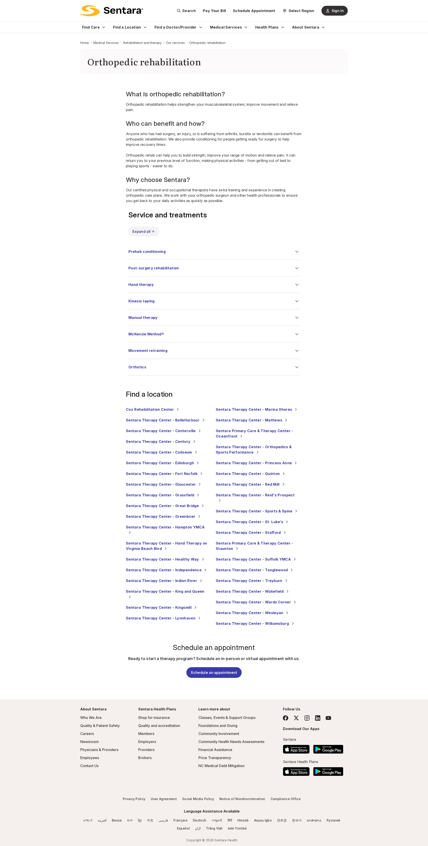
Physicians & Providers (99, 749)
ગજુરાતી (217, 820)
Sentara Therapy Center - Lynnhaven (160, 618)
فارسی (163, 820)
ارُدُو (198, 828)
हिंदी (230, 820)
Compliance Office (286, 799)
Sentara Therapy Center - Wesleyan (249, 613)
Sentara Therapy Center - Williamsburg (252, 623)
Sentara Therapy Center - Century (158, 441)
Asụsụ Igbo (263, 820)
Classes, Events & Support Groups (226, 717)
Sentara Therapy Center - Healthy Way (162, 559)
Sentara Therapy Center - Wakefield (250, 591)
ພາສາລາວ (314, 820)
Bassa (117, 820)
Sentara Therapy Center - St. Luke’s (249, 522)
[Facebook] (285, 718)
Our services (175, 43)
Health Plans (267, 27)
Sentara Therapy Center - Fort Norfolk (162, 473)
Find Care (91, 27)
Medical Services (226, 27)
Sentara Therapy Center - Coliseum (159, 452)
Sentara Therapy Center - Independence (164, 570)
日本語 (282, 820)
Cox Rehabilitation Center (150, 409)
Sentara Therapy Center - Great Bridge (162, 505)
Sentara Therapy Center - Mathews (249, 420)
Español (183, 828)
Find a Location (127, 27)
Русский (333, 820)
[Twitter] (296, 718)
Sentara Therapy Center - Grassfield (160, 495)
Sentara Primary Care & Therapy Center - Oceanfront (254, 433)
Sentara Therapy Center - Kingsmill (158, 607)
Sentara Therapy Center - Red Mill (248, 484)
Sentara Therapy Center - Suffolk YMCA (253, 559)
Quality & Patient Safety (100, 725)
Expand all (141, 231)
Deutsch (199, 820)
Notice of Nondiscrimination (242, 799)
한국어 (297, 820)
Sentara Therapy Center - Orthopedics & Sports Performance (254, 449)
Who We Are (91, 717)
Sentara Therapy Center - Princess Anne (254, 463)
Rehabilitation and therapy (142, 43)
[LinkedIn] (317, 717)
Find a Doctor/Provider (175, 27)
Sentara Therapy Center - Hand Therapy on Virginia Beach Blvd (166, 546)
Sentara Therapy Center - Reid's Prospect (255, 495)
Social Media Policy (198, 799)
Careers (87, 733)
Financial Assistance (215, 749)
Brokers (145, 757)
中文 (150, 820)
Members (146, 733)
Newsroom (89, 741)
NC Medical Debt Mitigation (221, 765)
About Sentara (305, 27)
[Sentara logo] (111, 10)
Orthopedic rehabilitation (207, 43)
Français (180, 820)
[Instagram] (307, 717)
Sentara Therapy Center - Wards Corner (253, 602)
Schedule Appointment (254, 10)
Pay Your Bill (214, 10)
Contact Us (89, 765)
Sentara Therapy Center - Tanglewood (252, 570)
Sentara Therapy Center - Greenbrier (160, 516)
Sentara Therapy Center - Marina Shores (254, 409)
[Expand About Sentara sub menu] (323, 27)
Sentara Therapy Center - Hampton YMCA (165, 527)
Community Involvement (218, 733)
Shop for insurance (154, 717)
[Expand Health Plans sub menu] (282, 27)
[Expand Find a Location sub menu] (145, 27)
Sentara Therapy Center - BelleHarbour (163, 420)
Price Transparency (214, 757)
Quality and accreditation (159, 725)
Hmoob (243, 820)
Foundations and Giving (217, 725)
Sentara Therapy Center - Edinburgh (160, 463)
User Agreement (164, 799)
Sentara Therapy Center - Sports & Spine (254, 511)
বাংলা (129, 820)
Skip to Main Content (7, 6)
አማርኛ (88, 820)
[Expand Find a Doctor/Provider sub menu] (200, 27)
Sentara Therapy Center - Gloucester (161, 484)
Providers (146, 749)
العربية (102, 820)
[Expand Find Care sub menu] (103, 27)
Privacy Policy (134, 799)
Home (84, 43)
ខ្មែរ (140, 820)
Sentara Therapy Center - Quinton (248, 473)
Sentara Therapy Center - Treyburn (249, 580)
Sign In (338, 10)
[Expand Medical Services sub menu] (246, 27)
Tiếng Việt (214, 828)
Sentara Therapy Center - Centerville (161, 431)
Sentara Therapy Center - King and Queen (165, 591)
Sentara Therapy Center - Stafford (248, 532)
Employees (89, 757)
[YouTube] (328, 718)
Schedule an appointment (214, 672)
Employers (147, 741)
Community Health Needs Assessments (231, 741)
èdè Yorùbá (237, 828)
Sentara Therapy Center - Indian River (161, 580)
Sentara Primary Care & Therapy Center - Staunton (254, 546)
